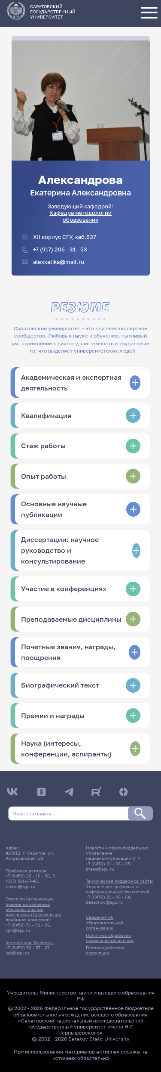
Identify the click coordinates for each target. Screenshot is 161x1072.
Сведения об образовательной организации (104, 922)
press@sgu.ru (100, 868)
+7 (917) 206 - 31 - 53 (60, 249)
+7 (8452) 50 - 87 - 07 (27, 947)
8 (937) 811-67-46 (30, 878)
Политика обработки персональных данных (110, 938)
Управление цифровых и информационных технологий (117, 889)
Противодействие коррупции (105, 950)
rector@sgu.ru (20, 886)
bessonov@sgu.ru (104, 902)
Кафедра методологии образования (80, 216)
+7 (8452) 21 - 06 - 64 (108, 896)
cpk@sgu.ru (18, 930)
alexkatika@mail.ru (58, 262)
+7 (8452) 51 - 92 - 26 (28, 924)
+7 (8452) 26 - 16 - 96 (28, 875)
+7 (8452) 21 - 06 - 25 (108, 863)
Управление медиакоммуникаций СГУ (113, 855)
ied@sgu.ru (17, 952)
